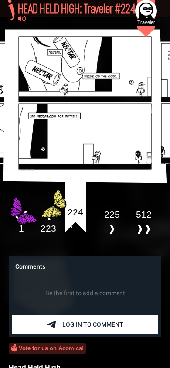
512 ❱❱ (144, 221)
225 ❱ (112, 221)
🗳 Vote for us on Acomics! (47, 348)
